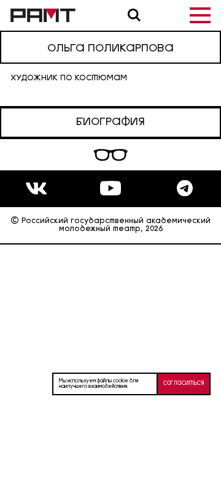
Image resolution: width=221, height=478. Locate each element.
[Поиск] (134, 15)
